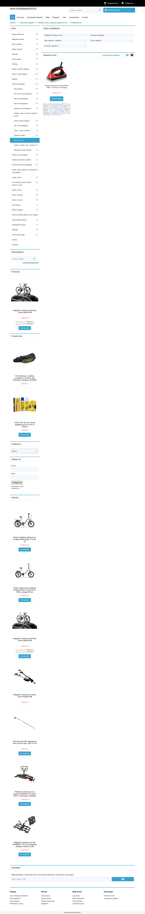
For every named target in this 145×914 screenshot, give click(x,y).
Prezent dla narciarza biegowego (22, 165)
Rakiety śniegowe (17, 210)
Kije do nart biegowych (21, 103)
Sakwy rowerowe (17, 49)
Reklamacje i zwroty (16, 903)
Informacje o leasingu (111, 898)
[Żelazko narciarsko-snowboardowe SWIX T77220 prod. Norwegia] (56, 72)
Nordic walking (16, 59)
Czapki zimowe (16, 177)
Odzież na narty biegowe (19, 74)
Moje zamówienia (78, 898)
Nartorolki (15, 54)
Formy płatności (15, 898)
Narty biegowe (18, 89)
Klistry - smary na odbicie (22, 130)
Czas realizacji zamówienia (19, 896)
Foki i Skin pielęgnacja (21, 125)
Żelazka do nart (19, 140)
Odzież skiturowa (17, 195)
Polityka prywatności (48, 901)
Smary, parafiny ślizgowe (21, 121)
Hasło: (13, 473)
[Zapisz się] (123, 879)
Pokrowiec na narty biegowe (22, 150)
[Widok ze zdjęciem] (127, 55)
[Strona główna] (12, 17)
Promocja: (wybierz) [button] (51, 46)
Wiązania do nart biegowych (22, 108)
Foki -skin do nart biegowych (23, 94)
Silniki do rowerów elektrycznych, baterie (24, 215)
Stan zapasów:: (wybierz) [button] (52, 40)
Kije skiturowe (16, 205)
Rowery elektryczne (18, 34)
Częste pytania (46, 898)
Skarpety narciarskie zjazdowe (21, 160)
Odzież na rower (17, 200)
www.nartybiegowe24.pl (23, 8)
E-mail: (13, 466)
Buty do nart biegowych (21, 98)
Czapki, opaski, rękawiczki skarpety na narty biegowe (24, 171)
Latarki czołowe (17, 190)
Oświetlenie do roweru (18, 225)
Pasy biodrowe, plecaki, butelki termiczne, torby (21, 184)
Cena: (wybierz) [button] (95, 40)
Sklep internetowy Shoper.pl (72, 912)
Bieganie (14, 79)
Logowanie (76, 896)
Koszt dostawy (15, 901)
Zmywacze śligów (19, 135)
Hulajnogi (15, 230)
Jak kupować (45, 896)
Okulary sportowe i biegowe (20, 69)
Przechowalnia (77, 901)
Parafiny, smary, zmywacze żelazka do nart (25, 114)
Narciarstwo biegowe (18, 84)
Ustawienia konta (78, 903)
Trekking (14, 64)
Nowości (14, 240)
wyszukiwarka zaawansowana (30, 262)
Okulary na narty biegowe (20, 155)
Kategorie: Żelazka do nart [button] (53, 35)
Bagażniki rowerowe (18, 39)
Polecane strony (109, 896)
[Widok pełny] (131, 55)
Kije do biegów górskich (19, 220)
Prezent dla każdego (18, 235)
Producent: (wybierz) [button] (97, 35)
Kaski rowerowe (17, 44)
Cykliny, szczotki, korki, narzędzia (24, 145)
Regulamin (44, 903)
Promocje (15, 245)
